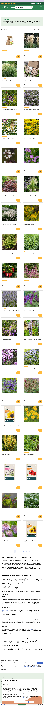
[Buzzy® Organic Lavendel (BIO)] (11, 472)
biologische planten (29, 648)
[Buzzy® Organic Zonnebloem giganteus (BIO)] (11, 414)
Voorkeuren (24, 702)
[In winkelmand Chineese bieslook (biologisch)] (40, 516)
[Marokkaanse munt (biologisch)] (33, 443)
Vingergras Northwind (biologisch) (8, 80)
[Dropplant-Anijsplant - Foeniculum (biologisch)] (11, 299)
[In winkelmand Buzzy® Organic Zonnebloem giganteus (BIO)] (18, 430)
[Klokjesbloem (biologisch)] (11, 328)
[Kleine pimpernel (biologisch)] (33, 385)
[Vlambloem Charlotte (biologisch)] (11, 357)
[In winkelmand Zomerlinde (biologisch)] (18, 516)
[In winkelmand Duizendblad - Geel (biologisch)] (40, 143)
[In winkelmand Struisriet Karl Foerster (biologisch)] (40, 56)
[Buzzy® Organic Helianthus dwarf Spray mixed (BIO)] (33, 529)
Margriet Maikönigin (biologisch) (8, 138)
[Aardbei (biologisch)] (11, 270)
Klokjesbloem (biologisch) (6, 339)
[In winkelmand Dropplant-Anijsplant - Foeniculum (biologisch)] (18, 315)
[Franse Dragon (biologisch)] (33, 242)
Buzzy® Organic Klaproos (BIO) (29, 483)
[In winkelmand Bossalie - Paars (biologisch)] (40, 315)
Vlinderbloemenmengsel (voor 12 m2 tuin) (9, 109)
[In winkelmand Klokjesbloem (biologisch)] (18, 344)
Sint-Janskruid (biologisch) (29, 224)
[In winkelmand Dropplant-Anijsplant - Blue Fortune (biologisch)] (40, 344)
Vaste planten (5, 610)
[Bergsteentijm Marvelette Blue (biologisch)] (33, 98)
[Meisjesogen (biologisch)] (33, 414)
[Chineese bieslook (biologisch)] (33, 500)
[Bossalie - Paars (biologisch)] (33, 299)
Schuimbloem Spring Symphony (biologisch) (10, 224)
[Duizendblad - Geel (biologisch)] (33, 127)
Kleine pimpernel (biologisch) (29, 396)
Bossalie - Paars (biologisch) (29, 310)
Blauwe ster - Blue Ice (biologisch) (30, 368)
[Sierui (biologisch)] (11, 529)
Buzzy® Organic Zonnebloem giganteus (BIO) (10, 425)
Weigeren (31, 702)
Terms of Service (35, 666)
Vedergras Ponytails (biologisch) (30, 195)
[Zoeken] (32, 7)
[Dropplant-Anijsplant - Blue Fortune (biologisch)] (33, 328)
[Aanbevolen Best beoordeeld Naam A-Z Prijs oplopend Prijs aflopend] (38, 29)
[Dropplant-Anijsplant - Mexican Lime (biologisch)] (33, 270)
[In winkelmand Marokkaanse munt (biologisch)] (40, 459)
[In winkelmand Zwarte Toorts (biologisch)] (18, 459)
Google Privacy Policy (27, 666)
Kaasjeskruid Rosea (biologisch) (30, 166)
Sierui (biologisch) (5, 540)
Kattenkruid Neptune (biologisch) (8, 396)
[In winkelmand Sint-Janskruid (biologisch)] (40, 229)
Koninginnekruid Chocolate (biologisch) (9, 166)
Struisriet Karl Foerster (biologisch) (30, 51)
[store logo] (9, 7)
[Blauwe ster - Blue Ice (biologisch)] (33, 357)
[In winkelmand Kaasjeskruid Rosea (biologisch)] (40, 171)
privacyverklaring (14, 698)
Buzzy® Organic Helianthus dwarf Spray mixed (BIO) (32, 541)
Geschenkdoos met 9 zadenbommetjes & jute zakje (32, 81)
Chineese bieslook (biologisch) (29, 511)
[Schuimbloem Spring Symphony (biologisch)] (11, 213)
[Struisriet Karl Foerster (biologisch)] (33, 40)
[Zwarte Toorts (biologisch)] (11, 443)
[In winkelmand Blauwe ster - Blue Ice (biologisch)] (40, 372)
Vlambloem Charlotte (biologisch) (8, 368)
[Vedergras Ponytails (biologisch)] (33, 184)
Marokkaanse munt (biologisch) (29, 454)
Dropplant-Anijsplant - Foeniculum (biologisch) (10, 310)
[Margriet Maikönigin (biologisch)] (11, 127)
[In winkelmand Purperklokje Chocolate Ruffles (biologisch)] (18, 200)
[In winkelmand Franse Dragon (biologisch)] (40, 258)
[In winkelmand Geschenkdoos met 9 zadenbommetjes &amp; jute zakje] (40, 85)
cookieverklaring (6, 698)
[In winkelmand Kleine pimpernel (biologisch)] (40, 401)
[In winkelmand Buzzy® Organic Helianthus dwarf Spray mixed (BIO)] (40, 545)
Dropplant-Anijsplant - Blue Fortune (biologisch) (33, 339)
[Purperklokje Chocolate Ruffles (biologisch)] (11, 184)
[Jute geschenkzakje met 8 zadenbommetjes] (11, 40)
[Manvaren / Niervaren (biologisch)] (11, 242)
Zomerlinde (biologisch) (6, 511)
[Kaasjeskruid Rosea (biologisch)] (33, 155)
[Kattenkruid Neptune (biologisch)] (11, 385)
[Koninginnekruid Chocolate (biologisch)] (11, 155)
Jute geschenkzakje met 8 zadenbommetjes (10, 51)
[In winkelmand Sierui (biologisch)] (18, 545)
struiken (30, 629)
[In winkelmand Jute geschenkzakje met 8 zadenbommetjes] (18, 56)
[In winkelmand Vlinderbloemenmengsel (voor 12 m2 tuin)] (18, 114)
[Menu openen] (2, 7)
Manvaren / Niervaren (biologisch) (8, 253)
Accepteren (17, 702)
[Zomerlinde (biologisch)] (11, 500)
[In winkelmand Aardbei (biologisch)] (18, 286)
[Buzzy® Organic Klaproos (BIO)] (33, 472)
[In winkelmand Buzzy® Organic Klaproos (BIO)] (40, 487)
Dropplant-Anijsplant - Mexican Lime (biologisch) (33, 281)
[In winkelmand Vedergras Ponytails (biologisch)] (40, 200)
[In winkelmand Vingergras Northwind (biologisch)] (18, 85)
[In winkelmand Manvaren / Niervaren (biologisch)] (18, 258)
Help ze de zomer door (19, 0)
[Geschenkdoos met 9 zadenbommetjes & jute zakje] (33, 69)
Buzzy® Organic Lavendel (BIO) (7, 483)
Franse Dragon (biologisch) (29, 253)
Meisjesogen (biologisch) (28, 425)
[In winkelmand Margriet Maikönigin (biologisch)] (18, 143)
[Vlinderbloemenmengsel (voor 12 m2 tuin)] (11, 98)
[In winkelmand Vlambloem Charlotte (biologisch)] (18, 372)
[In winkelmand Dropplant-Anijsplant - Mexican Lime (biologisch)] (40, 286)
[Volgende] (29, 551)
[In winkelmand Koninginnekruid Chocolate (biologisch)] (18, 171)
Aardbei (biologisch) (5, 281)
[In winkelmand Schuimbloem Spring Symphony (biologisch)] (18, 229)
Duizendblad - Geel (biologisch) (29, 138)
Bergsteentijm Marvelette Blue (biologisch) (32, 109)
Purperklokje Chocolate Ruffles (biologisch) (10, 195)
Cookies (24, 697)
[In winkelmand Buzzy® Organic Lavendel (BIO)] (18, 487)
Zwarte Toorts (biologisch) (6, 454)
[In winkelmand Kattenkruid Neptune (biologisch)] (18, 401)
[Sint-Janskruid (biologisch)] (33, 213)
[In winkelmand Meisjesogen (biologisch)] (40, 430)
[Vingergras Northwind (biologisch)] (11, 69)
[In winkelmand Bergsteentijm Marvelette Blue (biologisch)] (40, 114)
